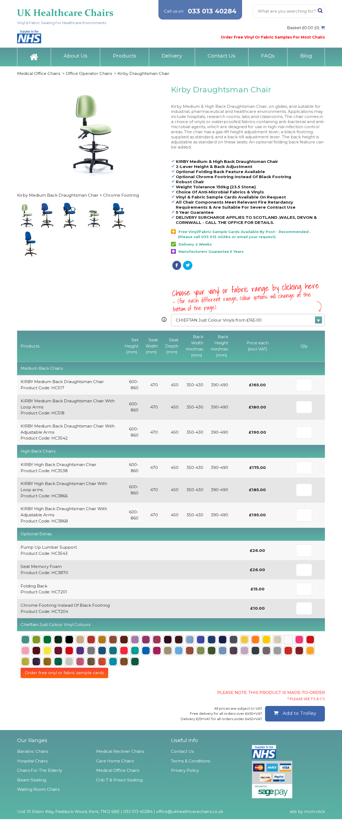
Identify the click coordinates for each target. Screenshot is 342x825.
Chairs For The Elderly (39, 770)
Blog (306, 55)
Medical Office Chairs (38, 73)
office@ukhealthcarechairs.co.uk (189, 811)
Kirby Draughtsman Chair (143, 73)
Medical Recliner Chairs (120, 751)
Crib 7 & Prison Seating (119, 779)
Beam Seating (31, 779)
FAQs (268, 55)
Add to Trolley (299, 713)
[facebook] (176, 265)
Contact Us (221, 55)
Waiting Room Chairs (38, 789)
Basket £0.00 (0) (303, 27)
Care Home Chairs (115, 760)
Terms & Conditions (190, 760)
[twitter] (187, 265)
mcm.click (314, 811)
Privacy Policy (185, 770)
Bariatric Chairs (32, 751)
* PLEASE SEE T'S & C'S (306, 699)
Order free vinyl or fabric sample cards (64, 672)
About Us (75, 55)
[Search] (320, 12)
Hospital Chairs (32, 760)
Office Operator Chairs (89, 73)
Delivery (172, 55)
